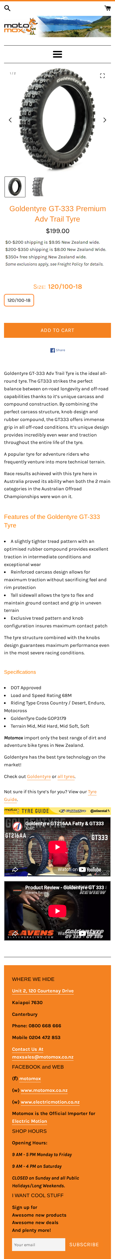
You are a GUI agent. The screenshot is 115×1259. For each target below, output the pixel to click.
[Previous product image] (10, 120)
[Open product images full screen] (102, 75)
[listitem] (15, 187)
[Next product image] (104, 120)
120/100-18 (18, 300)
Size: (57, 286)
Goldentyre (39, 776)
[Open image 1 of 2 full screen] (57, 120)
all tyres (66, 776)
